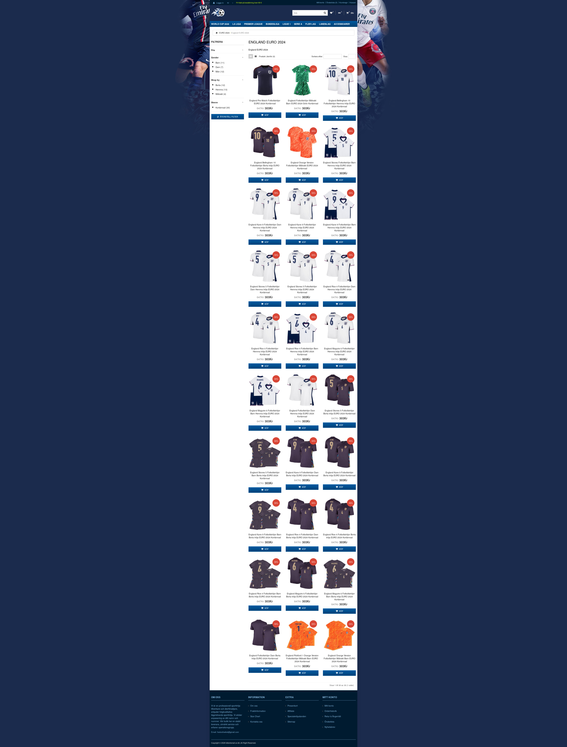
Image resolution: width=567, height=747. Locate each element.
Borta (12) (220, 85)
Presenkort (292, 705)
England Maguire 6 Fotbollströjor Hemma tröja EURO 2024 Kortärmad (339, 351)
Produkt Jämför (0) (267, 56)
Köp (266, 115)
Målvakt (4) (221, 93)
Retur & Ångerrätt (333, 716)
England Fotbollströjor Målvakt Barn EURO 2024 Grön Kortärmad (302, 102)
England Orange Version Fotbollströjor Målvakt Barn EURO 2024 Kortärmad (339, 658)
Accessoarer (342, 23)
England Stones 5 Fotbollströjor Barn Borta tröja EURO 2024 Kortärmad (265, 475)
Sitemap (291, 721)
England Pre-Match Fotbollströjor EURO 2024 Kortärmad (264, 102)
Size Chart (255, 716)
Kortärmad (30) (223, 107)
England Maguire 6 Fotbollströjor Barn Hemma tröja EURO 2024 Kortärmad (265, 413)
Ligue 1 (287, 23)
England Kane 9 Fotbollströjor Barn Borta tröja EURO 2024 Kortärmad (265, 536)
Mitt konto (320, 2)
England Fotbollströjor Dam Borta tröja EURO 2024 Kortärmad (264, 657)
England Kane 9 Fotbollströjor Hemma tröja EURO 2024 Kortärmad (302, 227)
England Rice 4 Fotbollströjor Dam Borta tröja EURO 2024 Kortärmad (302, 536)
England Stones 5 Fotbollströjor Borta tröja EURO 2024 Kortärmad (339, 412)
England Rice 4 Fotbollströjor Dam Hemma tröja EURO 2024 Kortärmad (339, 289)
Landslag (325, 23)
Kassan (353, 2)
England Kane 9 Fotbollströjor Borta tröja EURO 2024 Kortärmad (339, 474)
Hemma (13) (221, 89)
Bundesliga (272, 23)
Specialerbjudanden (296, 716)
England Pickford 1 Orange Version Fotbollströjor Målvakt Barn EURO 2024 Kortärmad (302, 658)
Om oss (254, 705)
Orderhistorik (331, 710)
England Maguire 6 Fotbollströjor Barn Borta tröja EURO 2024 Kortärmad (339, 596)
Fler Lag (310, 23)
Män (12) (220, 71)
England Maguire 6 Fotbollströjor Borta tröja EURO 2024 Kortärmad (302, 595)
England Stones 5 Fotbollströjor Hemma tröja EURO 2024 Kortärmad (302, 289)
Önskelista (329, 721)
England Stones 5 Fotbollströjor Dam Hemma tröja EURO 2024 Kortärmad (265, 289)
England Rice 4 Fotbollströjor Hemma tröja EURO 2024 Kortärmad (264, 351)
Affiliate (290, 710)
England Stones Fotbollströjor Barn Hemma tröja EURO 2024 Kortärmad (339, 165)
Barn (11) (220, 62)
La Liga (236, 23)
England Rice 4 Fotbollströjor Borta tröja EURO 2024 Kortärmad (339, 536)
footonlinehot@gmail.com (228, 732)
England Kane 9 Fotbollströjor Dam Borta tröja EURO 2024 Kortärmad (302, 474)
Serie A (298, 23)
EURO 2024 (224, 32)
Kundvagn (343, 2)
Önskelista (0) (331, 2)
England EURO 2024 (240, 32)
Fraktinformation (258, 710)
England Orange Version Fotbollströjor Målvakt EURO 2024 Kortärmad (302, 165)
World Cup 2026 (220, 23)
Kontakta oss (256, 721)
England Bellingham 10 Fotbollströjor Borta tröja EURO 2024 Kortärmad (264, 165)
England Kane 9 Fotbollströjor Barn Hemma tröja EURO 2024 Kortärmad (339, 227)
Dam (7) (219, 67)
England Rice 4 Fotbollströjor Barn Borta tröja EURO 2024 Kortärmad (265, 595)
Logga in (220, 2)
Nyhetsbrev (330, 726)
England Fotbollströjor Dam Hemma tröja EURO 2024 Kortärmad (302, 413)
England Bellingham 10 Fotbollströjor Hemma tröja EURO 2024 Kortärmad (339, 103)
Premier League (253, 23)
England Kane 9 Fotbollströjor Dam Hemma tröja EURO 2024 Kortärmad (265, 227)
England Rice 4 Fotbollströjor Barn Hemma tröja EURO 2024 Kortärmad (302, 351)
